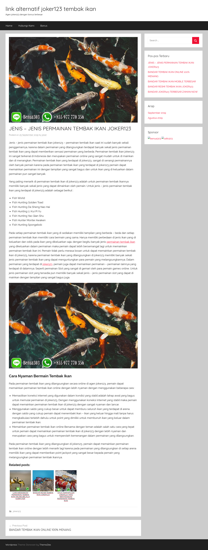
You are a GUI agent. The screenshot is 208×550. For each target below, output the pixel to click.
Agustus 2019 (155, 117)
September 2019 (157, 112)
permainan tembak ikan (121, 241)
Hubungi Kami (26, 25)
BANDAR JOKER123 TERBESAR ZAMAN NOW (173, 91)
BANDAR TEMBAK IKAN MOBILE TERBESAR (172, 81)
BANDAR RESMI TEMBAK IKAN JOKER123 (170, 86)
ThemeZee (45, 544)
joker (44, 135)
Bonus (43, 25)
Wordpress (11, 544)
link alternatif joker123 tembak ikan (51, 8)
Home (9, 25)
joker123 (47, 264)
